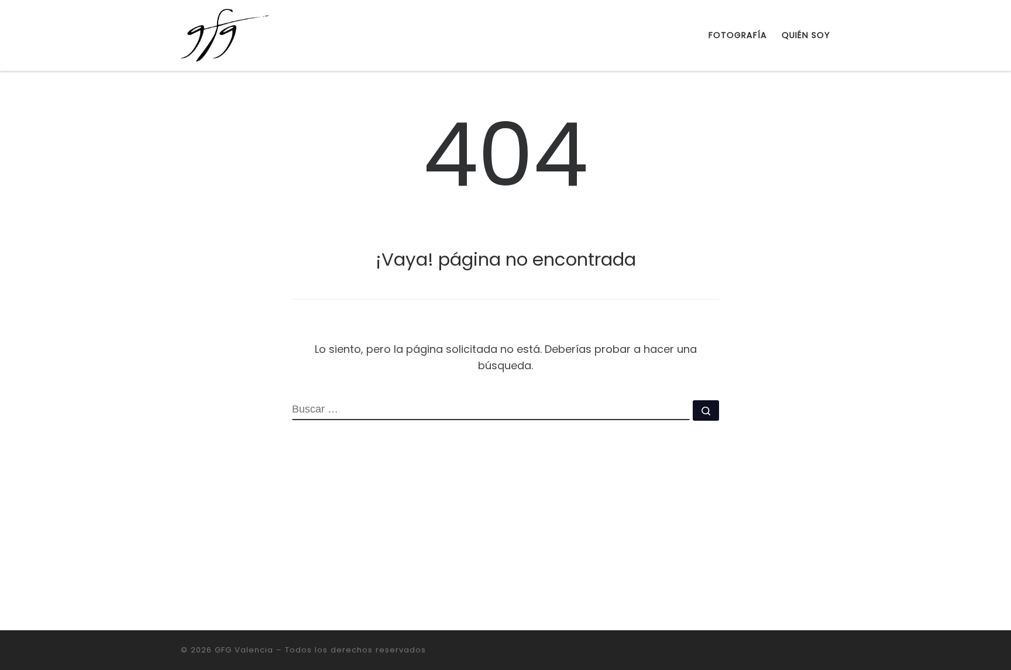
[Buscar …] (706, 410)
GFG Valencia (244, 649)
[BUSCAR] (491, 410)
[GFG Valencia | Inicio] (225, 34)
